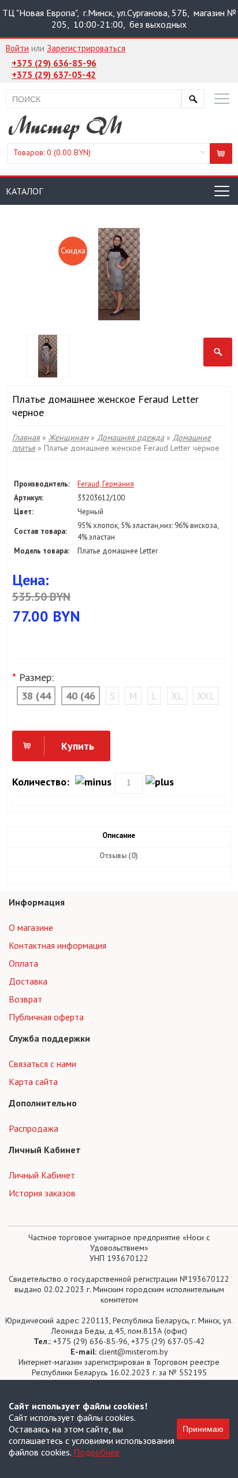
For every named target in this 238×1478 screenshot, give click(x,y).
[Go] (192, 98)
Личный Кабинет (42, 1175)
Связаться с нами (42, 1063)
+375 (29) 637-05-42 (54, 74)
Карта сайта (33, 1081)
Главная (26, 437)
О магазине (31, 927)
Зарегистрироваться (86, 48)
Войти (17, 48)
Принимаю (203, 1429)
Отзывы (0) (118, 855)
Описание (118, 835)
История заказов (42, 1193)
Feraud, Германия (105, 484)
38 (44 (36, 695)
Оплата (23, 963)
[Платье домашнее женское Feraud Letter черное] (217, 352)
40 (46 (80, 695)
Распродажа (33, 1128)
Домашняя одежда (130, 437)
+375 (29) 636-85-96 (54, 63)
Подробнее (96, 1452)
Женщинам (68, 437)
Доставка (28, 981)
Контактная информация (57, 945)
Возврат (25, 999)
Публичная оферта (46, 1017)
